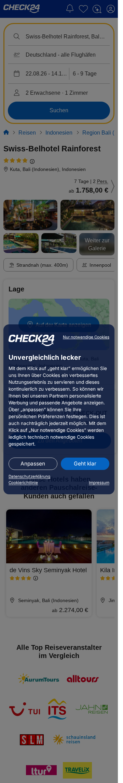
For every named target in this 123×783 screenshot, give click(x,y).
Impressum (99, 482)
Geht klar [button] (85, 463)
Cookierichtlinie (23, 482)
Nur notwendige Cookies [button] (86, 337)
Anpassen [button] (32, 463)
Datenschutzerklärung (29, 476)
